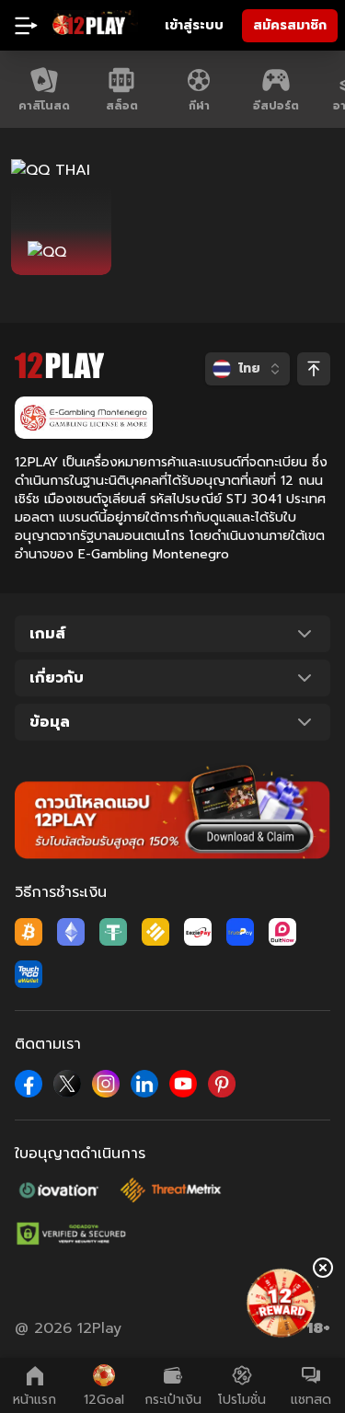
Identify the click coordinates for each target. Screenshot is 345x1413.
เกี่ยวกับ (56, 678)
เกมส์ (47, 634)
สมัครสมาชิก (290, 25)
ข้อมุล (49, 722)
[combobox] (247, 368)
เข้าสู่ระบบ (194, 25)
